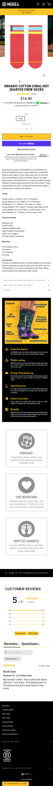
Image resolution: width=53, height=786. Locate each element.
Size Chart (6, 714)
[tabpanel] (26, 672)
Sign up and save (10, 741)
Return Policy (7, 726)
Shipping (18, 105)
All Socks (5, 706)
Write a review (33, 633)
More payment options (27, 149)
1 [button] (19, 81)
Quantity (26, 124)
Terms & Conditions (10, 734)
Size (26, 114)
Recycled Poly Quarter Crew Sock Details (25, 280)
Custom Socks (8, 710)
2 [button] (22, 81)
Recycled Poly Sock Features (18, 285)
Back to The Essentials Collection (28, 573)
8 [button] (33, 81)
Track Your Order (9, 730)
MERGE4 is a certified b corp (16, 768)
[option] (26, 12)
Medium (30, 118)
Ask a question (20, 633)
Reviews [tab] (11, 644)
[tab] (30, 644)
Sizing (7, 290)
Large (20, 118)
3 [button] (24, 81)
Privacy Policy (7, 722)
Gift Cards (6, 718)
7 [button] (31, 81)
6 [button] (29, 81)
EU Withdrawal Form (15, 784)
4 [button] (25, 81)
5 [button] (27, 81)
